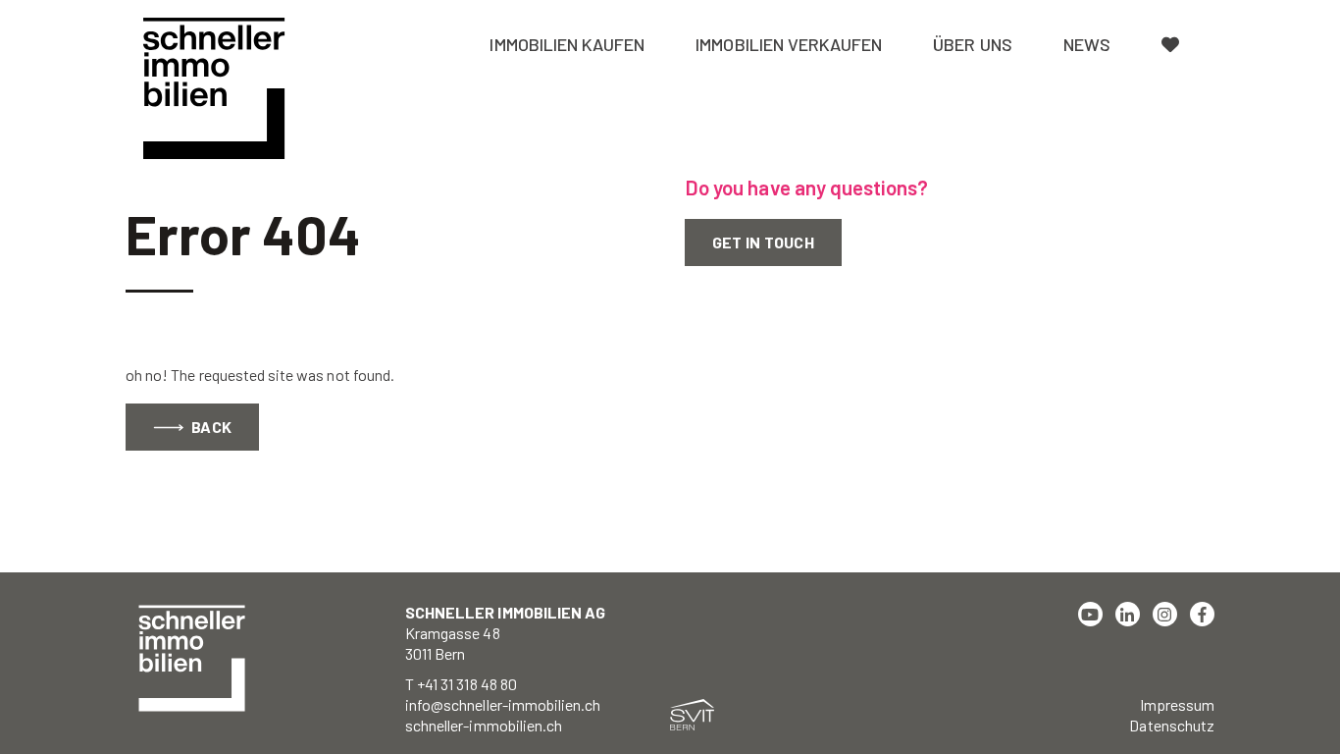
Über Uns (972, 44)
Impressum (1177, 704)
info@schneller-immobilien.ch (502, 704)
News (1086, 44)
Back (210, 426)
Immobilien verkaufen (789, 44)
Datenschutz (1171, 725)
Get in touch (763, 242)
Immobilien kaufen (567, 44)
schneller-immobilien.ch (483, 725)
